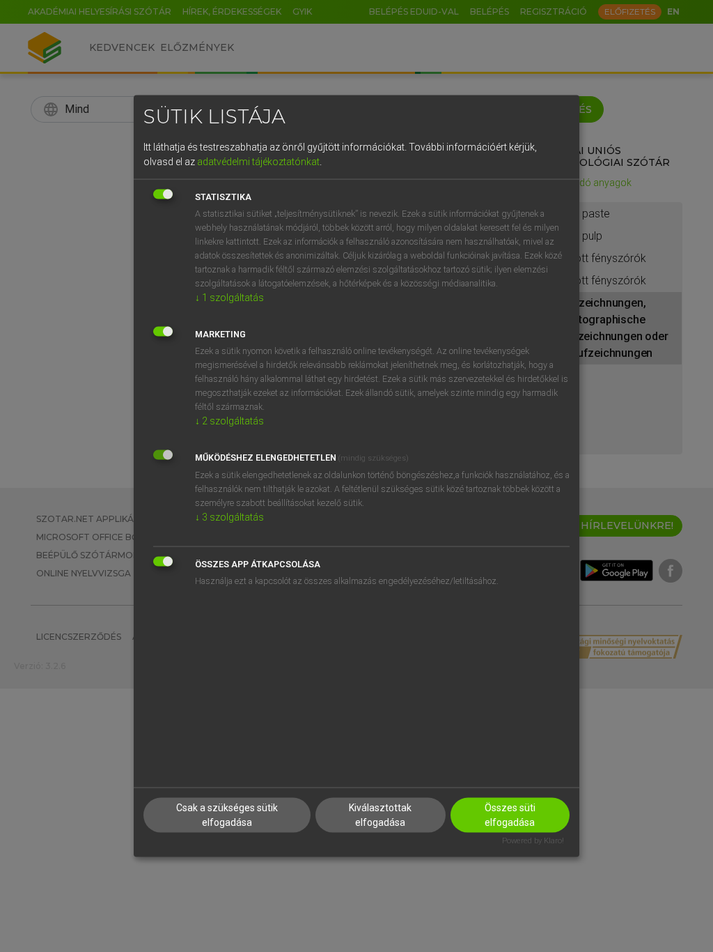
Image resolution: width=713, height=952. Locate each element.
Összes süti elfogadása (510, 815)
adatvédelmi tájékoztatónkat (258, 161)
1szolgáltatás (229, 296)
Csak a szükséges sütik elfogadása (227, 815)
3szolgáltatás (229, 516)
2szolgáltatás (229, 420)
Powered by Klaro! (533, 840)
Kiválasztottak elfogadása (380, 815)
